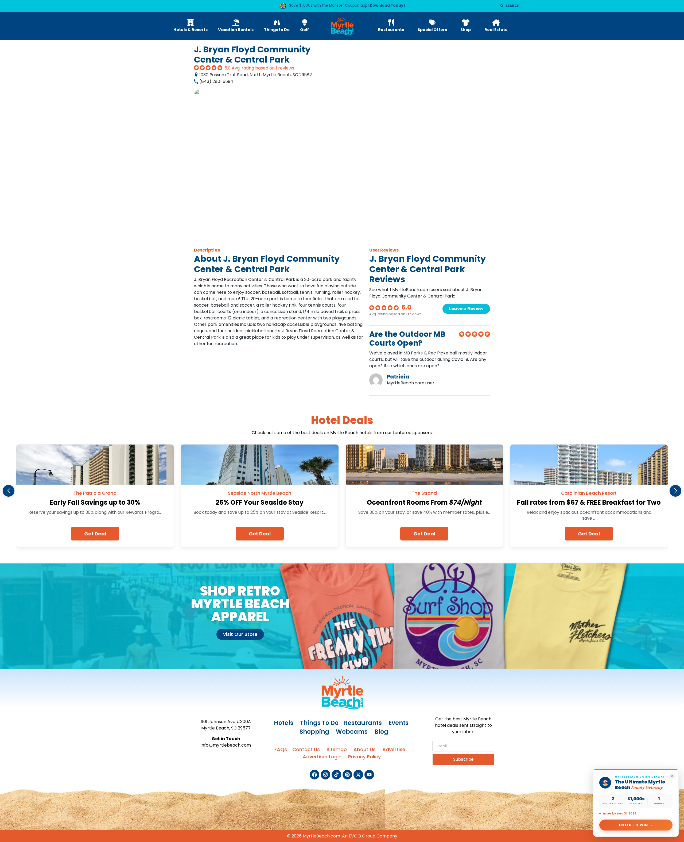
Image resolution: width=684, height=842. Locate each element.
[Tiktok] (336, 774)
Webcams (352, 732)
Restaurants (363, 723)
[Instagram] (325, 774)
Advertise (393, 749)
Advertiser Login (322, 756)
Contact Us (306, 749)
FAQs (280, 749)
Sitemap (337, 749)
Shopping (314, 732)
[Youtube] (369, 774)
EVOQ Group (362, 836)
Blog (381, 732)
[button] (8, 491)
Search (512, 5)
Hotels (283, 723)
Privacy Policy (364, 756)
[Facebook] (314, 774)
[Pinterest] (347, 774)
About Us (364, 749)
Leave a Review (466, 309)
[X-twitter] (358, 774)
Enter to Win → (636, 825)
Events (398, 723)
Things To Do (319, 723)
